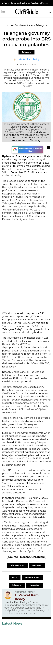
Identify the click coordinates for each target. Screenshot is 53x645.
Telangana (26, 52)
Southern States (32, 577)
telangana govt (17, 565)
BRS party (36, 565)
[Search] (50, 12)
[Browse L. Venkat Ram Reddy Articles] (8, 596)
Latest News (12, 623)
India (14, 577)
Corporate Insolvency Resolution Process (29, 3)
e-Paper (5, 3)
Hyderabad (35, 585)
